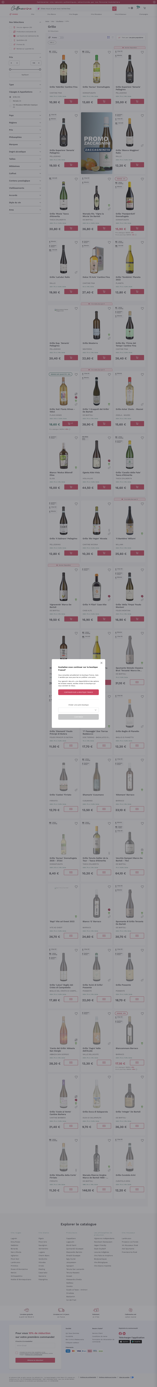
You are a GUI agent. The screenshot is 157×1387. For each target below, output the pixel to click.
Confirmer (78, 717)
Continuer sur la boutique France (78, 692)
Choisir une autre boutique (78, 705)
